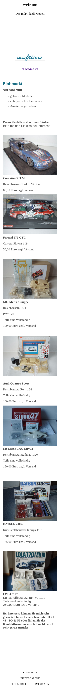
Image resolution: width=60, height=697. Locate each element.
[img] (30, 35)
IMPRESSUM (42, 684)
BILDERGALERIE (30, 678)
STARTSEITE (30, 672)
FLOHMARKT (30, 69)
